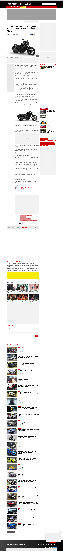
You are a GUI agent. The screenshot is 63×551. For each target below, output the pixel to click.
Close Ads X (54, 547)
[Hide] (60, 532)
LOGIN (37, 4)
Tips (19, 376)
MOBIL (15, 6)
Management (53, 544)
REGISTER (33, 4)
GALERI (18, 6)
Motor (19, 435)
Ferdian (8, 34)
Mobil (19, 354)
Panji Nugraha (20, 223)
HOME (8, 6)
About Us (39, 544)
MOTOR (11, 6)
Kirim (37, 335)
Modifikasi (20, 347)
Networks (52, 541)
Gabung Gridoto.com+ (33, 21)
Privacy (42, 544)
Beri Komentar (23, 227)
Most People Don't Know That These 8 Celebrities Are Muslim (12, 291)
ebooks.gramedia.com (33, 275)
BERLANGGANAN (22, 6)
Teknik (19, 398)
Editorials (47, 544)
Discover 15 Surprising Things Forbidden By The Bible (33, 291)
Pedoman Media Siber (51, 545)
